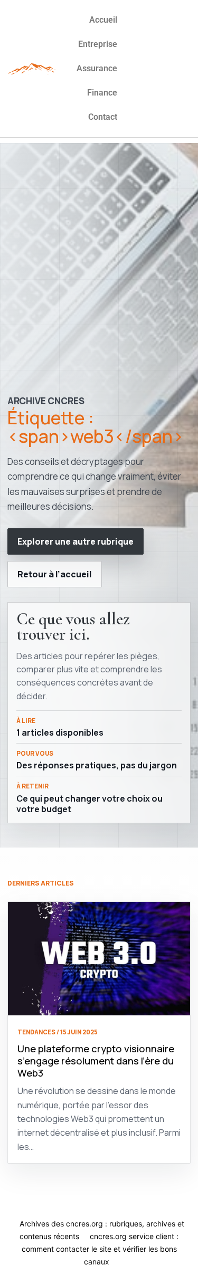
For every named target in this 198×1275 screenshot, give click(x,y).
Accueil (103, 20)
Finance (102, 93)
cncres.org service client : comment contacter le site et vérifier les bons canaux (100, 1249)
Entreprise (97, 44)
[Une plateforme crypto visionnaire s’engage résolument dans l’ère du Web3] (99, 959)
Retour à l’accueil (54, 574)
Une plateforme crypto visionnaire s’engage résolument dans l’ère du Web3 (95, 1060)
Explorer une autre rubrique (75, 541)
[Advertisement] (99, 242)
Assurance (97, 68)
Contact (102, 117)
